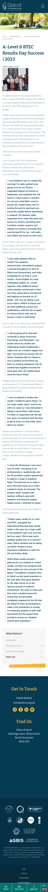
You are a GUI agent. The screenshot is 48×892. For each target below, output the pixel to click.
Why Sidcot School (14, 645)
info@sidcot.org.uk (24, 702)
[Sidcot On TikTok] (15, 709)
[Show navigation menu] (43, 7)
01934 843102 (24, 698)
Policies (24, 873)
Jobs (24, 869)
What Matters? (14, 633)
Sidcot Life (10, 657)
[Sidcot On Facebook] (20, 709)
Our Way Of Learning (15, 651)
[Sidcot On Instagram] (26, 709)
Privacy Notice (24, 878)
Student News (15, 36)
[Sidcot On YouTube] (32, 709)
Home (4, 36)
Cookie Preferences (24, 882)
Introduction (11, 640)
